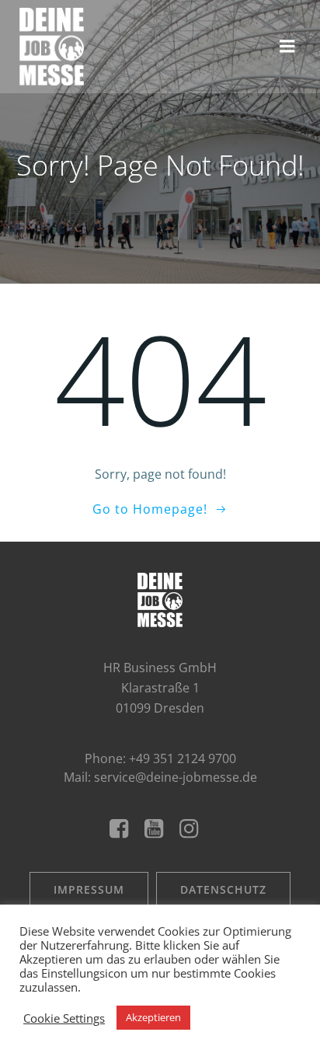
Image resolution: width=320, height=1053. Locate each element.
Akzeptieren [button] (153, 1017)
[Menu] (287, 46)
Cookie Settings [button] (64, 1018)
